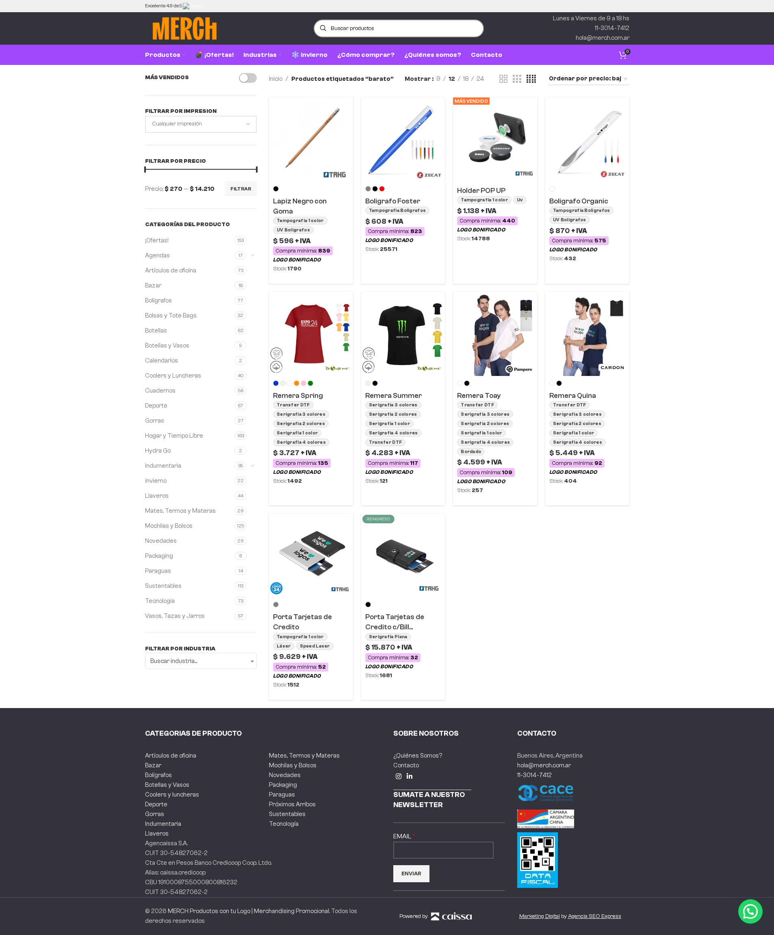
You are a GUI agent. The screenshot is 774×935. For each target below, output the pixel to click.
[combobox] (201, 661)
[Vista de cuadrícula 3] (517, 79)
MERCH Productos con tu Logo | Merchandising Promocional (248, 911)
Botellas (156, 330)
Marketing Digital (539, 916)
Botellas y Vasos (167, 345)
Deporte (156, 405)
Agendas (157, 255)
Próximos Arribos (292, 804)
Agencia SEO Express (594, 916)
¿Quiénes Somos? (417, 755)
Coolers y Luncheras (173, 375)
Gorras (154, 420)
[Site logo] (184, 28)
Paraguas (158, 571)
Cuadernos (160, 390)
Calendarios (161, 360)
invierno (156, 480)
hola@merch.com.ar (544, 765)
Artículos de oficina (170, 270)
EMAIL (402, 836)
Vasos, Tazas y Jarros (175, 616)
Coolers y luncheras (172, 794)
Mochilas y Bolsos (169, 526)
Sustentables (163, 586)
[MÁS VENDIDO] (495, 139)
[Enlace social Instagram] (398, 777)
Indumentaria (163, 465)
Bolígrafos (158, 300)
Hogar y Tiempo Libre (174, 435)
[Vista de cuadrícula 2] (503, 79)
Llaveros (157, 495)
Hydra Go (158, 450)
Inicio (275, 79)
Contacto (406, 765)
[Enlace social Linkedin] (409, 777)
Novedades (161, 541)
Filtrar (240, 189)
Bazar (153, 285)
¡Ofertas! (157, 240)
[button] (750, 911)
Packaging (159, 556)
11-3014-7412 (534, 775)
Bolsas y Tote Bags (171, 315)
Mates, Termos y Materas (180, 510)
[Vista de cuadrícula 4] (531, 79)
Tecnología (160, 601)
